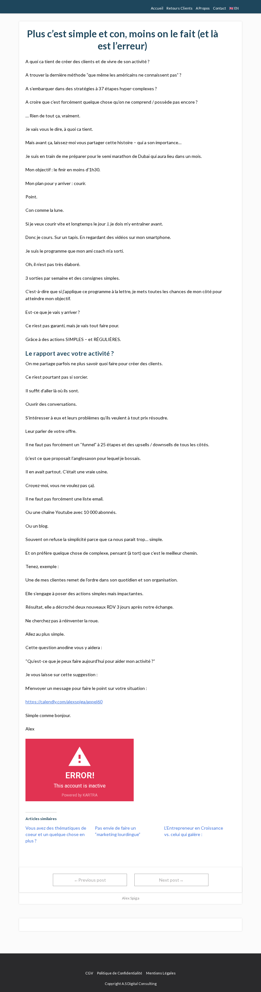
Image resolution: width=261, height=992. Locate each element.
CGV (89, 973)
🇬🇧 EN (234, 8)
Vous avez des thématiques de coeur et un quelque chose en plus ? (55, 834)
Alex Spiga (130, 898)
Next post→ (171, 880)
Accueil (157, 8)
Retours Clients (179, 8)
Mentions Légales (161, 973)
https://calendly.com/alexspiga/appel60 (63, 701)
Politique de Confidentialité (119, 973)
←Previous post (90, 880)
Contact (219, 8)
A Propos (203, 8)
